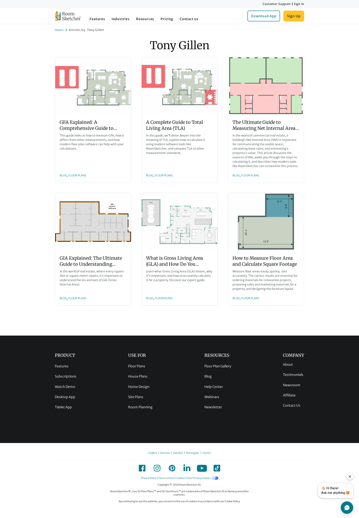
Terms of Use (166, 478)
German (165, 452)
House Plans (138, 376)
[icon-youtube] (202, 468)
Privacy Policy (148, 478)
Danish (206, 452)
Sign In (299, 3)
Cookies (180, 478)
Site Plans (135, 397)
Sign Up (294, 16)
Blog (208, 376)
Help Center (213, 387)
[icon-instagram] (157, 468)
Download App (264, 16)
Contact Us (291, 405)
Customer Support (277, 3)
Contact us (189, 19)
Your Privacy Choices (199, 478)
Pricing (167, 19)
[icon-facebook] (142, 468)
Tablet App (63, 407)
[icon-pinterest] (172, 468)
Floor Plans (136, 366)
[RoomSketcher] (68, 16)
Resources (145, 19)
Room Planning (140, 407)
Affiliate (289, 395)
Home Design (138, 387)
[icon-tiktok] (217, 468)
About (288, 364)
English (152, 452)
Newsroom (291, 385)
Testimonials (293, 375)
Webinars (211, 397)
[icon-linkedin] (187, 468)
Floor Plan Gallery (217, 366)
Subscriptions (65, 376)
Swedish (178, 452)
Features (97, 19)
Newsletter (213, 407)
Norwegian (192, 452)
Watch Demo (65, 387)
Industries (121, 19)
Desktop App (65, 397)
